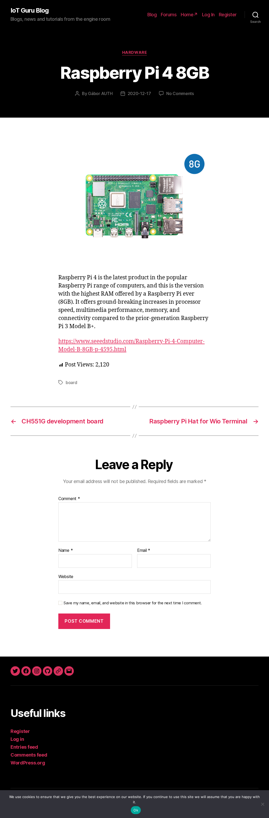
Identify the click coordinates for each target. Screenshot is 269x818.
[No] (262, 804)
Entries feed (24, 747)
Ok (135, 810)
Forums (169, 14)
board (71, 382)
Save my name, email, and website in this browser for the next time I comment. (133, 603)
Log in (17, 739)
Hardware (134, 52)
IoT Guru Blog (30, 10)
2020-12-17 (139, 93)
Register (228, 14)
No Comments (180, 93)
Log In (208, 14)
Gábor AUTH (100, 93)
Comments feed (29, 755)
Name (65, 550)
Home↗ (189, 14)
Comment (69, 498)
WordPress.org (28, 762)
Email (143, 550)
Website (65, 576)
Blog (152, 14)
